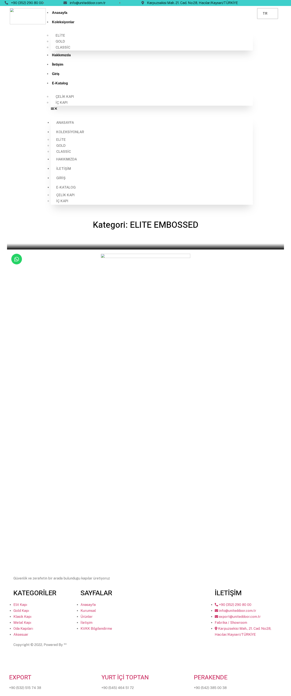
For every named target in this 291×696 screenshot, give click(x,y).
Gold (60, 41)
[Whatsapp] (16, 259)
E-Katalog (60, 83)
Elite (60, 35)
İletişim (57, 64)
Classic (63, 47)
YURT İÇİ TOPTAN (125, 677)
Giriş (55, 74)
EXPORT (20, 677)
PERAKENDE (211, 677)
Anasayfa (59, 12)
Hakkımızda (61, 55)
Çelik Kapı (65, 97)
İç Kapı (62, 103)
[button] (152, 109)
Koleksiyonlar (63, 22)
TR (265, 14)
